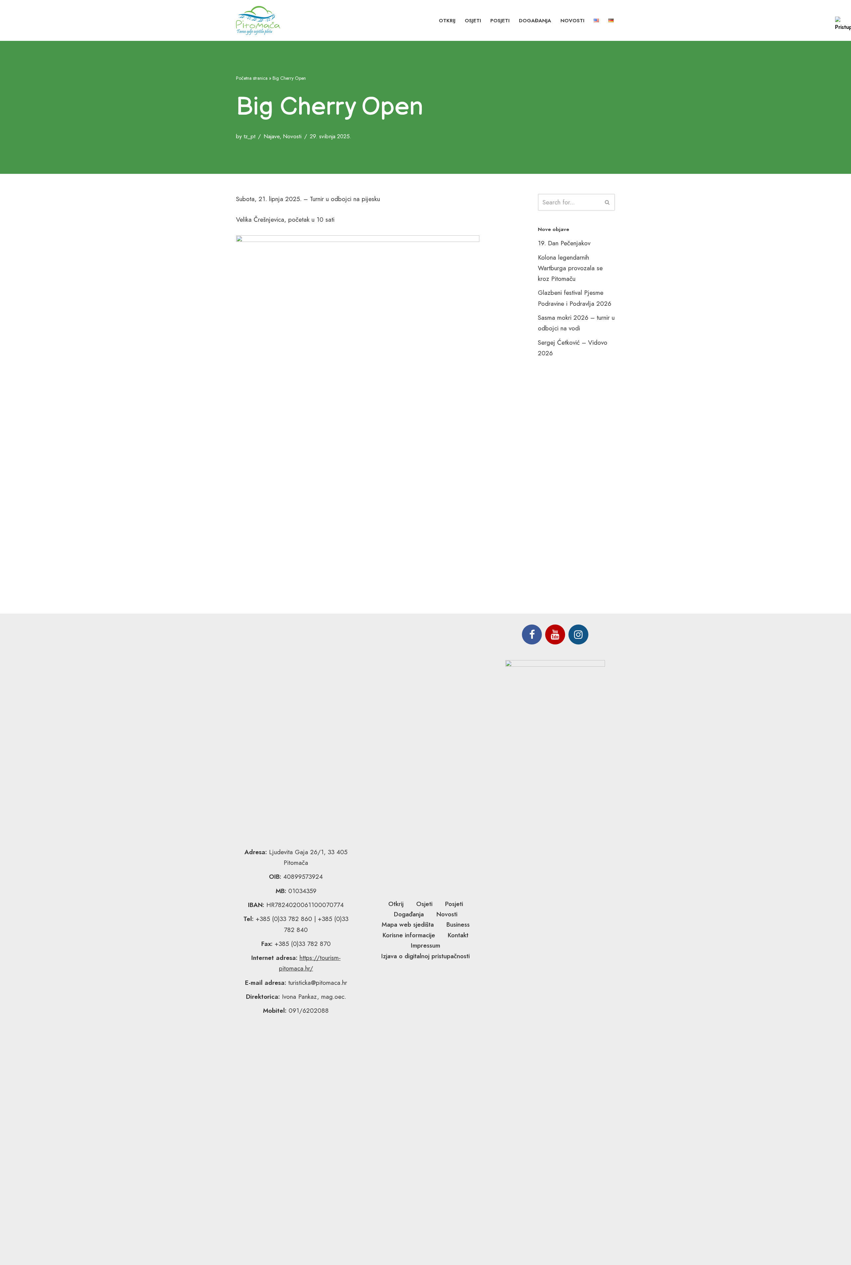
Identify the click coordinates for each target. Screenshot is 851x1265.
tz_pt (249, 136)
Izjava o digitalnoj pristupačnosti (425, 956)
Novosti (572, 20)
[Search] (607, 202)
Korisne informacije (409, 935)
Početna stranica (252, 78)
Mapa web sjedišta (408, 924)
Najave (272, 136)
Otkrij (447, 20)
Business (458, 924)
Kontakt (458, 935)
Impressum (425, 945)
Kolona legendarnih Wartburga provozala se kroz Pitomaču (570, 268)
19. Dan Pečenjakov (564, 243)
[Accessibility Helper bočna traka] (843, 25)
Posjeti (500, 20)
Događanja (535, 20)
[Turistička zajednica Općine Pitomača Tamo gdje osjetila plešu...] (258, 20)
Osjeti (473, 20)
